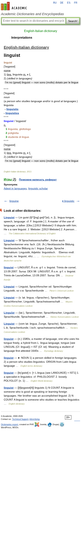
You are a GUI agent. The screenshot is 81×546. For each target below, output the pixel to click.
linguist (9, 267)
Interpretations (21, 37)
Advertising (34, 419)
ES (68, 3)
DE (61, 3)
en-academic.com (14, 6)
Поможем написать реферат (38, 179)
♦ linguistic (68, 200)
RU (55, 3)
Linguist (9, 217)
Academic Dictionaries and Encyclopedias (32, 14)
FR (75, 3)
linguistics (12, 113)
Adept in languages (15, 188)
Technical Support (20, 419)
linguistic (12, 109)
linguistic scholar (38, 188)
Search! (72, 21)
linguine (14, 200)
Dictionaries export (9, 424)
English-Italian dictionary (40, 31)
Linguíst (9, 312)
